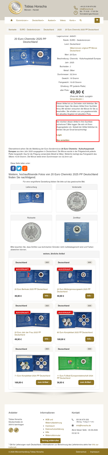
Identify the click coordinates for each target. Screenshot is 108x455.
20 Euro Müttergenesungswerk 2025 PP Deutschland (73, 290)
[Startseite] (11, 20)
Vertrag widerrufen (50, 440)
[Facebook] (11, 430)
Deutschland (37, 20)
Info (46, 295)
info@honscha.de (86, 9)
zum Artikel (43, 382)
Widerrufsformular (52, 435)
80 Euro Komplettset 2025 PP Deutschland (75, 332)
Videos (63, 20)
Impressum (50, 425)
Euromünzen (21, 20)
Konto (72, 20)
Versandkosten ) (77, 99)
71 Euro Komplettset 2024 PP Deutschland (32, 375)
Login (59, 134)
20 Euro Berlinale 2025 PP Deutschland (31, 289)
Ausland (51, 20)
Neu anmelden (63, 140)
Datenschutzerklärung (54, 429)
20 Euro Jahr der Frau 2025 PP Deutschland (28, 333)
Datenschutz (81, 451)
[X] (16, 430)
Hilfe (47, 432)
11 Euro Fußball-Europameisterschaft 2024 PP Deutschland (75, 376)
